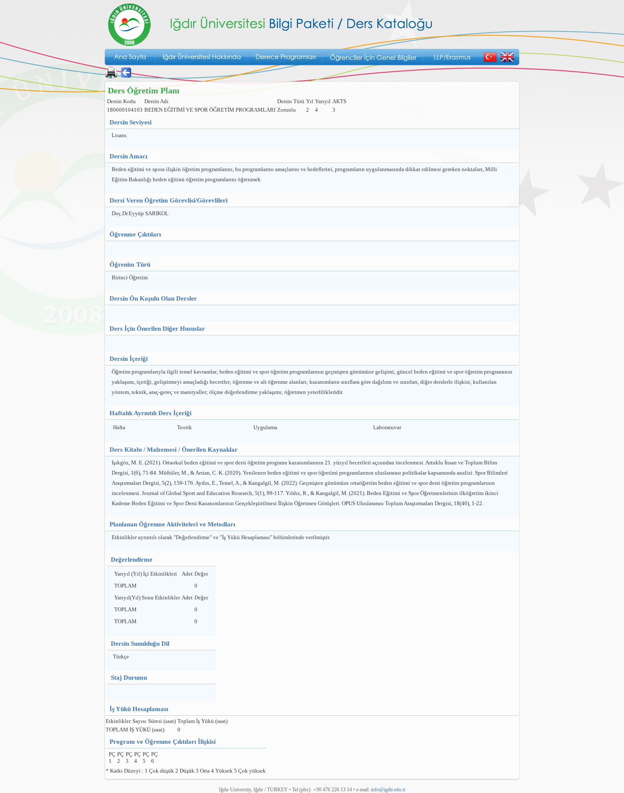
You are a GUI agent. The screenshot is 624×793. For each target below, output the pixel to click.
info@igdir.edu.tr (388, 790)
